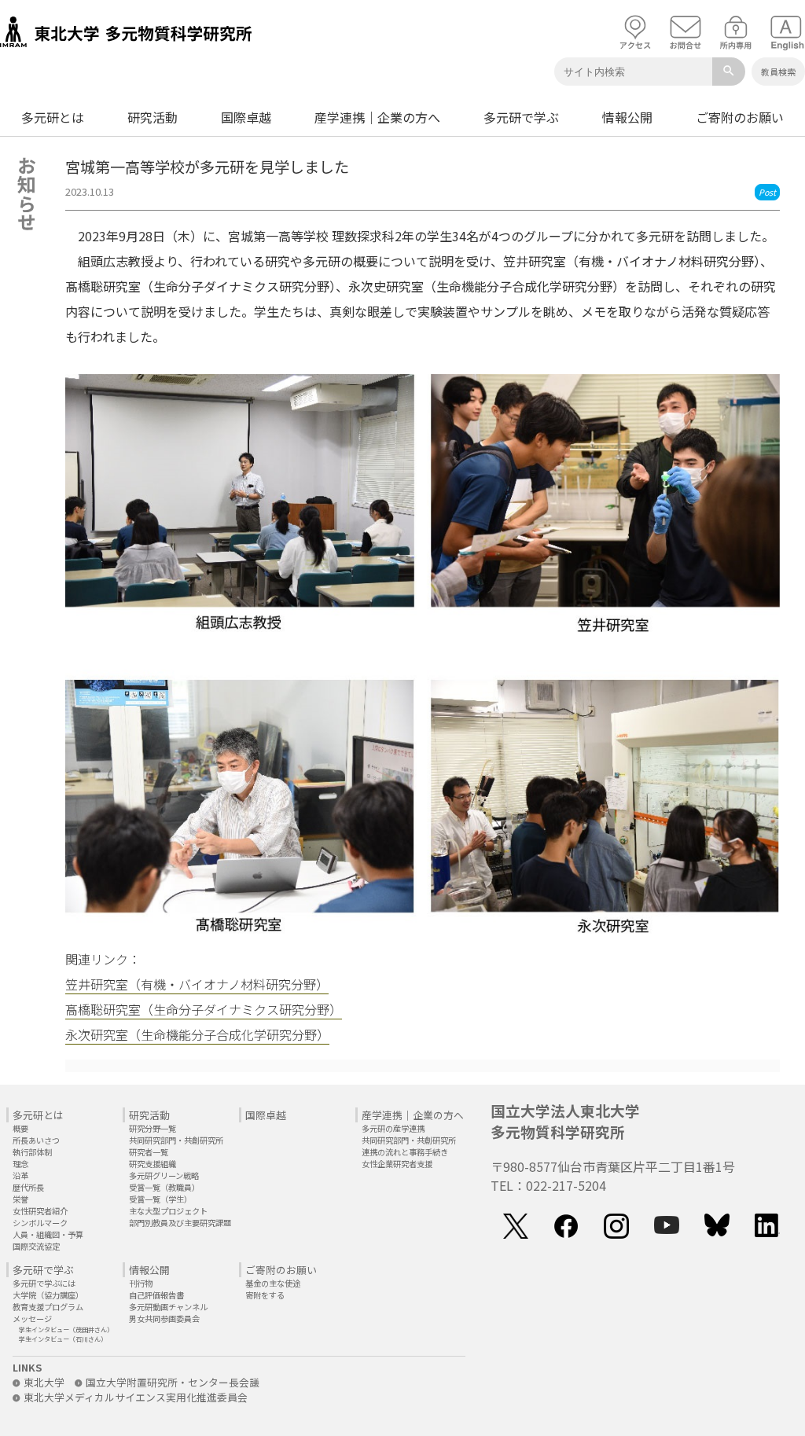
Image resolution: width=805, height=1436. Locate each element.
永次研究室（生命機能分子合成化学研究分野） (197, 1034)
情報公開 (627, 117)
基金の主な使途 (272, 1283)
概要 (20, 1128)
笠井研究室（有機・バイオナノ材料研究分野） (197, 984)
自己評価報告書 (156, 1295)
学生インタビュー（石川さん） (63, 1338)
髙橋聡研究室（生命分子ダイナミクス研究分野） (203, 1009)
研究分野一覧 (152, 1128)
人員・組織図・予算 (48, 1234)
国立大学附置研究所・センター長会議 (172, 1382)
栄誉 (20, 1199)
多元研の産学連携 (393, 1128)
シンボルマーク (40, 1222)
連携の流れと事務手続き (405, 1152)
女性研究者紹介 (40, 1211)
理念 (20, 1164)
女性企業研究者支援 (397, 1164)
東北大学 (44, 1382)
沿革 (20, 1175)
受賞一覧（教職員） (164, 1187)
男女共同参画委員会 (164, 1318)
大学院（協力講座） (48, 1295)
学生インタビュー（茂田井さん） (66, 1329)
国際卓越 (246, 117)
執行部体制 (32, 1152)
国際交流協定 (36, 1246)
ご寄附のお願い (740, 117)
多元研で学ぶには (44, 1283)
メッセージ (32, 1318)
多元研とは (52, 117)
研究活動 (152, 117)
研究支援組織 (152, 1164)
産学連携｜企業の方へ (377, 117)
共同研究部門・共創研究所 (176, 1140)
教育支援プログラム (48, 1307)
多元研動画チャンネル (168, 1307)
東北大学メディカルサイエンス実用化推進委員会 (136, 1397)
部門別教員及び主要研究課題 (180, 1222)
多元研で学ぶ (521, 117)
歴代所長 (28, 1187)
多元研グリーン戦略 (164, 1175)
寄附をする (265, 1295)
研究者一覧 (148, 1152)
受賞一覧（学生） (160, 1199)
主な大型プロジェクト (168, 1211)
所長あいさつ (36, 1140)
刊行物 (141, 1283)
